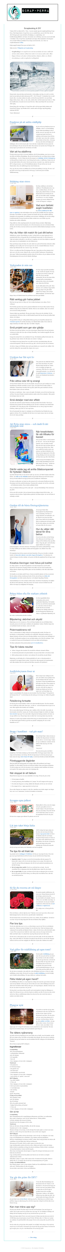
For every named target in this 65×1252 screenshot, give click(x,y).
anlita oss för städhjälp (22, 476)
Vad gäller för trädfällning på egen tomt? (30, 949)
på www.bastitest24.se (37, 643)
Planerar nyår (16, 1005)
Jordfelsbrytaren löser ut (22, 671)
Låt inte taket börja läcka (22, 825)
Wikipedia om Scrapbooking (25, 48)
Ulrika (21, 42)
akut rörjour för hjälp (27, 757)
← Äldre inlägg (32, 1237)
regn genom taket (44, 834)
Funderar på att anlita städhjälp (25, 122)
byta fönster (24, 1199)
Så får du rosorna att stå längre (25, 887)
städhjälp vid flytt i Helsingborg (46, 158)
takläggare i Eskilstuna (26, 854)
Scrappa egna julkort (20, 800)
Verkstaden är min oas (21, 265)
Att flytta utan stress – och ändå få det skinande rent (29, 424)
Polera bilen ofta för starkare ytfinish (28, 593)
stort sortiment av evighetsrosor (45, 904)
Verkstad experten (15, 322)
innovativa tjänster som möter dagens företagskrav (29, 555)
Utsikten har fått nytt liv (22, 357)
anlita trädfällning (40, 973)
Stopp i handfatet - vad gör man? (26, 731)
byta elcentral (13, 714)
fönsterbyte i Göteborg (46, 373)
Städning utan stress (20, 181)
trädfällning (46, 954)
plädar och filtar (45, 1021)
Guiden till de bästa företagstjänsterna (29, 505)
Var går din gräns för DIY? (23, 1177)
